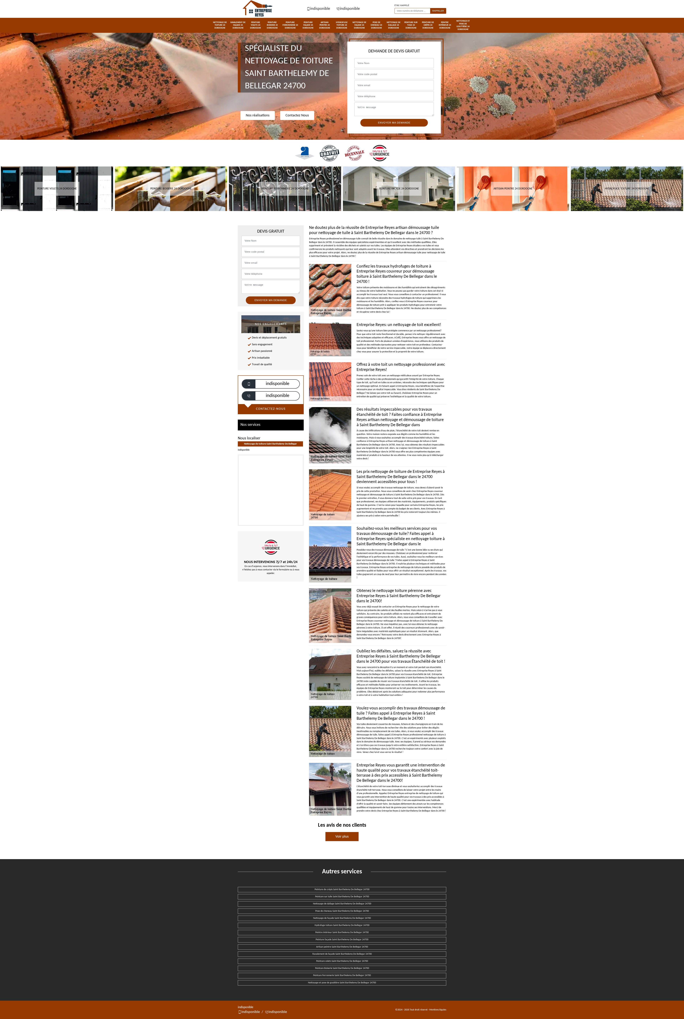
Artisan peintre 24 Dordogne (324, 25)
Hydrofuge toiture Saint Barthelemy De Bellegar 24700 (342, 925)
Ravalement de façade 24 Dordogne (237, 25)
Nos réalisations (258, 115)
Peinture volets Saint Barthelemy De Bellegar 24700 (342, 961)
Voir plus (342, 836)
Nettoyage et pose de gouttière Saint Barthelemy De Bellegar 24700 (342, 982)
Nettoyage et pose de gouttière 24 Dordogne (463, 25)
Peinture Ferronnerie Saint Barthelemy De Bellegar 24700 (342, 975)
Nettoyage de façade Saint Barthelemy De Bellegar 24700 (342, 918)
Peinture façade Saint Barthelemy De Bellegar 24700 (342, 939)
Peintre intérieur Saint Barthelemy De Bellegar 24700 (342, 932)
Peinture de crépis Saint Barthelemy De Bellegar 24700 (342, 889)
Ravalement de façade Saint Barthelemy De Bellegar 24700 (342, 954)
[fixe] (249, 395)
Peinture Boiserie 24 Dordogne (272, 25)
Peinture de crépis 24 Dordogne (428, 25)
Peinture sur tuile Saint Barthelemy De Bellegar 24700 (342, 896)
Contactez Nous (297, 115)
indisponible (320, 9)
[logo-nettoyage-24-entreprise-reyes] (258, 9)
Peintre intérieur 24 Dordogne (445, 25)
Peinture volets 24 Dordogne (255, 25)
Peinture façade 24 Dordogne (308, 25)
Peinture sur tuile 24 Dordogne (411, 25)
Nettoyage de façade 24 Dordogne (359, 25)
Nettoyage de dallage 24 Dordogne (393, 25)
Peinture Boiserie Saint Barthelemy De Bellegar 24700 (342, 968)
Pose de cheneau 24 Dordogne (376, 25)
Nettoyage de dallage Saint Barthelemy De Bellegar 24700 (342, 903)
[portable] (249, 384)
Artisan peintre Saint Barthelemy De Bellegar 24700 (342, 947)
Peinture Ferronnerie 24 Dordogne (290, 25)
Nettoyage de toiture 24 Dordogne (220, 25)
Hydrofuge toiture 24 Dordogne (342, 25)
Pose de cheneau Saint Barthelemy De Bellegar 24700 (342, 911)
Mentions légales (437, 1009)
